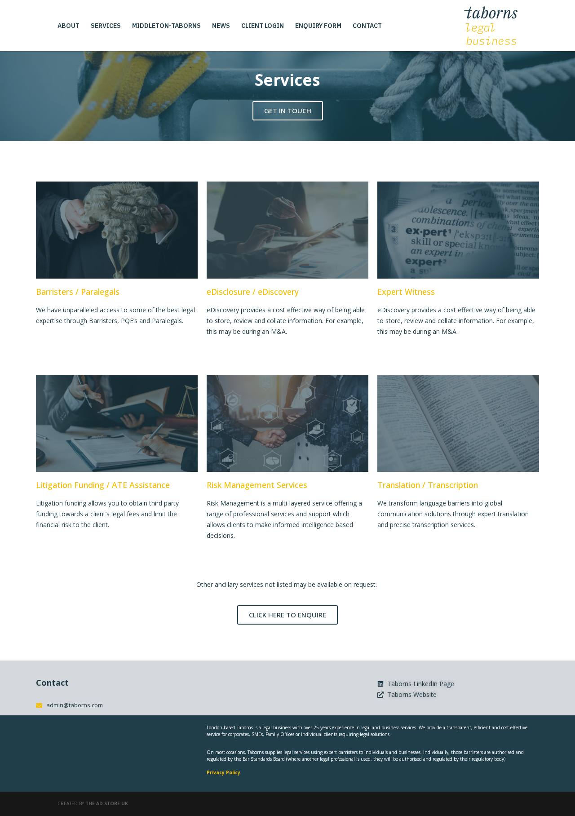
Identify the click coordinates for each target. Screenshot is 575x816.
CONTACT (367, 26)
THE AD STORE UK (106, 803)
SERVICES (106, 26)
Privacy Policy (223, 772)
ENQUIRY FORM (318, 26)
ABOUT (69, 26)
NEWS (221, 26)
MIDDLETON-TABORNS (166, 26)
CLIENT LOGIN (262, 26)
